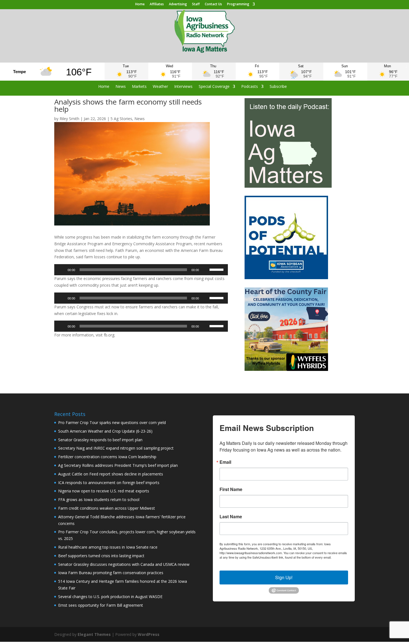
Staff (196, 4)
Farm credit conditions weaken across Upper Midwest (106, 508)
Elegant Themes (94, 634)
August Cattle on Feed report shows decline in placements (110, 474)
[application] (141, 269)
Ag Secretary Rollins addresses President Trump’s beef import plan (118, 465)
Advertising (178, 4)
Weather (160, 87)
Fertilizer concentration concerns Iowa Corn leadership (107, 456)
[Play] (61, 269)
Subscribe (278, 87)
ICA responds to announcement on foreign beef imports (108, 482)
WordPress (148, 634)
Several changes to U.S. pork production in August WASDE (110, 596)
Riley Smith (69, 118)
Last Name (231, 516)
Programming (238, 4)
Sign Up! (283, 577)
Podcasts (249, 87)
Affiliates (157, 4)
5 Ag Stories (121, 118)
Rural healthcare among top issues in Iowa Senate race (107, 547)
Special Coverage (214, 87)
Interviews (183, 87)
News (120, 87)
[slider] (217, 269)
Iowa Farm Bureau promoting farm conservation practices (110, 572)
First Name (231, 489)
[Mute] (205, 269)
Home (140, 4)
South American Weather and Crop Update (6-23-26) (105, 431)
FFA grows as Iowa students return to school (98, 499)
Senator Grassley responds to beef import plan (100, 439)
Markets (139, 87)
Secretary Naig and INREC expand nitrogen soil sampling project (116, 448)
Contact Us (213, 4)
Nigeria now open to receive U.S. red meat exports (103, 491)
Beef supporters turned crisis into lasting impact (101, 555)
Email (225, 462)
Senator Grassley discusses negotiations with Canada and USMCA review (123, 564)
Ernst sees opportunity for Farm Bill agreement (100, 605)
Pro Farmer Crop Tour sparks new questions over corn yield (112, 422)
